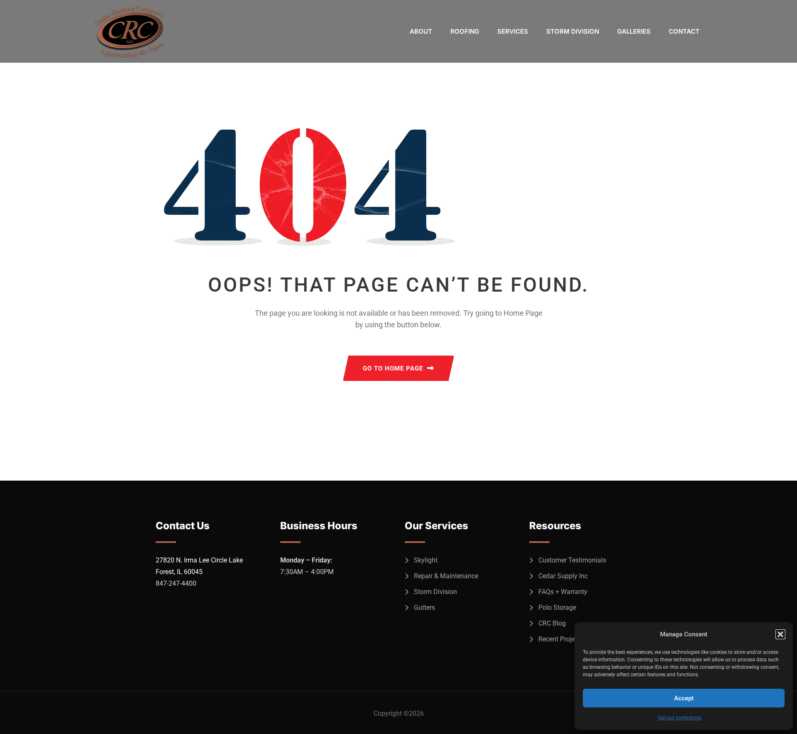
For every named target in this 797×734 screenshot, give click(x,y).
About (421, 31)
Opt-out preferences (680, 718)
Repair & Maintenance (446, 576)
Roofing (464, 31)
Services (512, 31)
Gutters (424, 607)
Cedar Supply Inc (563, 576)
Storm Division (572, 31)
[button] (780, 634)
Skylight (426, 560)
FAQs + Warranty (562, 592)
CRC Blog (552, 623)
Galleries (633, 31)
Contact (684, 31)
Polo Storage (557, 607)
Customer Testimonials (572, 560)
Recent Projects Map (568, 639)
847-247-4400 (176, 583)
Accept (684, 698)
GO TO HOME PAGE (393, 368)
